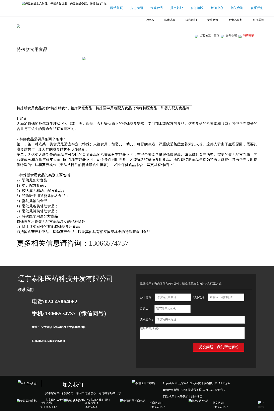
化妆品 (149, 19)
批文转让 (176, 8)
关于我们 (182, 396)
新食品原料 (235, 19)
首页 (216, 35)
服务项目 (196, 396)
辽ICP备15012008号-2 (212, 389)
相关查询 (236, 8)
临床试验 (169, 19)
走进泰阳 (136, 8)
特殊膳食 (212, 19)
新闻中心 (216, 8)
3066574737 (110, 243)
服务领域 (196, 8)
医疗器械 (258, 19)
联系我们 (257, 8)
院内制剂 (191, 19)
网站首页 (116, 8)
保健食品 (156, 8)
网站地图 (168, 396)
